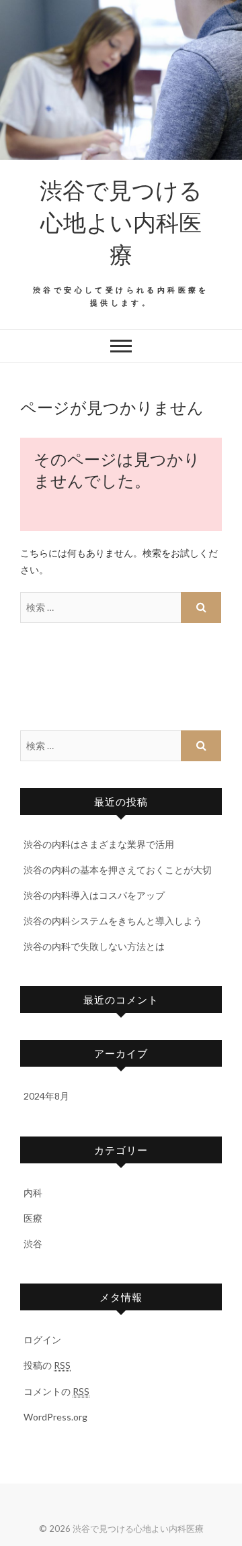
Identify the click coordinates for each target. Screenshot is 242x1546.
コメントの (56, 1391)
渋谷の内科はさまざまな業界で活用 (99, 844)
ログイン (42, 1339)
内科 (33, 1192)
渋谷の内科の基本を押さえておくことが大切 (118, 869)
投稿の (47, 1365)
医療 (33, 1218)
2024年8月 (46, 1096)
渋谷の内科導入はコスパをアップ (94, 895)
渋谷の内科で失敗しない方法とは (94, 946)
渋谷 (33, 1243)
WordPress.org (55, 1416)
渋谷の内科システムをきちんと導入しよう (113, 920)
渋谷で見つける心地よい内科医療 (121, 221)
